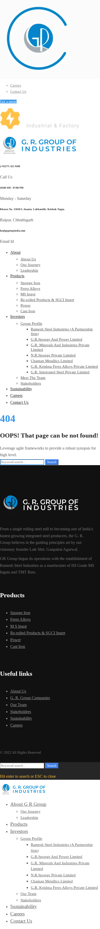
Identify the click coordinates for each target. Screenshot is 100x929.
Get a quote (8, 102)
